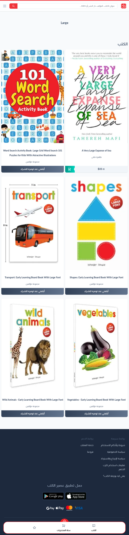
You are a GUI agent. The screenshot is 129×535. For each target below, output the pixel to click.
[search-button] (13, 6)
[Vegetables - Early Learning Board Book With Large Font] (96, 345)
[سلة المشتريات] (64, 526)
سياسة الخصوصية (116, 452)
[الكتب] (94, 526)
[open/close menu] (5, 6)
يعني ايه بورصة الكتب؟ (114, 476)
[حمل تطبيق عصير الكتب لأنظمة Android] (53, 496)
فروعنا (90, 452)
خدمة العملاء (87, 445)
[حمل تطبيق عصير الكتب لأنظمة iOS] (76, 496)
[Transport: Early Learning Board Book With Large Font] (32, 223)
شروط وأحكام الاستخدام (113, 445)
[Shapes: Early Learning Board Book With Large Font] (96, 223)
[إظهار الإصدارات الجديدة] (64, 520)
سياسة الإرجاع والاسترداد (113, 459)
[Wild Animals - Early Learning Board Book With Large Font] (32, 345)
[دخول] (34, 528)
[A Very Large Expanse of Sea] (96, 96)
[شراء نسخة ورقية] (96, 169)
